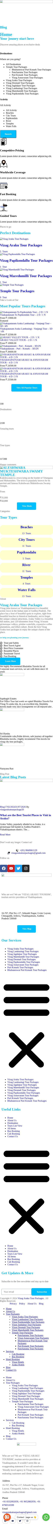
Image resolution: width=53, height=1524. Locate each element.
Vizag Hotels (18, 1362)
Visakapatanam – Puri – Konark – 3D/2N (19, 348)
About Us (11, 1120)
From (3, 318)
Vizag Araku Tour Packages (20, 948)
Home (10, 1117)
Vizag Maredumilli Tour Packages (23, 956)
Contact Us (12, 1136)
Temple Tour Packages (22, 1332)
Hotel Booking (13, 1359)
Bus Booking (13, 1131)
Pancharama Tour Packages (30, 1335)
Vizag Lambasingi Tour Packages (23, 951)
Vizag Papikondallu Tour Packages (23, 962)
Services (10, 1351)
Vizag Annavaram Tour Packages (22, 964)
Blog (2, 807)
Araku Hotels (18, 1364)
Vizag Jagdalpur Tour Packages (22, 954)
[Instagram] (25, 868)
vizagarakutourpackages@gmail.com (19, 1512)
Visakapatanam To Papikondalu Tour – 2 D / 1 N (23, 315)
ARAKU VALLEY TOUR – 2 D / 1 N (18, 340)
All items (11, 1128)
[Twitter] (18, 868)
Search (8, 134)
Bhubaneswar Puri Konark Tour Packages (27, 970)
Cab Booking (13, 1133)
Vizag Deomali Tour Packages (21, 959)
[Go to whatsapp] (46, 1517)
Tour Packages (13, 1314)
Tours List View (14, 1125)
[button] (26, 1025)
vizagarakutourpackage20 (12, 809)
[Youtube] (11, 868)
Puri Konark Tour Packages (20, 967)
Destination (12, 1123)
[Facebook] (3, 868)
